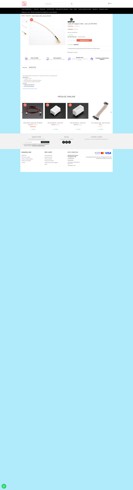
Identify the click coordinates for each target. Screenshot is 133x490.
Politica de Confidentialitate (38, 145)
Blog (71, 9)
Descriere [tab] (25, 67)
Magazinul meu (26, 152)
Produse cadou (103, 9)
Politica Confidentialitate (27, 159)
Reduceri (42, 9)
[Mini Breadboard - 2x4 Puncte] (77, 111)
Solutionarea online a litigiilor (51, 162)
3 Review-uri (77, 26)
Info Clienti (48, 152)
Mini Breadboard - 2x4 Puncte (78, 123)
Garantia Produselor (49, 160)
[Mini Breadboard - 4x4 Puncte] (55, 111)
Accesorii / (28, 15)
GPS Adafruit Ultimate (29, 86)
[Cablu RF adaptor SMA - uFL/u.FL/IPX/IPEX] (47, 31)
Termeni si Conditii (25, 157)
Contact (23, 162)
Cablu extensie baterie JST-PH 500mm (32, 123)
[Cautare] (71, 4)
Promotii (95, 9)
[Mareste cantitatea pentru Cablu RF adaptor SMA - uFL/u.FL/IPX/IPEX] (74, 40)
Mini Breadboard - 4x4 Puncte (55, 123)
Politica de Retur (48, 159)
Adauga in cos (84, 40)
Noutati (36, 9)
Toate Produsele (26, 9)
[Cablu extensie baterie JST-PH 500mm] (32, 111)
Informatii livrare (48, 155)
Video (75, 9)
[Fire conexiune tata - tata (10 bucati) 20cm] (100, 110)
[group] (47, 31)
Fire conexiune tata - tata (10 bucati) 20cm (100, 123)
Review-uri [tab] (32, 67)
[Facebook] (63, 142)
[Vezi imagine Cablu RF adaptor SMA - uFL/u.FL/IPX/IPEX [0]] (25, 20)
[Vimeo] (66, 142)
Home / (23, 15)
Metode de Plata (48, 157)
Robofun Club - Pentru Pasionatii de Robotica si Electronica (39, 12)
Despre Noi (24, 155)
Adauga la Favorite (73, 52)
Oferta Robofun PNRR (84, 9)
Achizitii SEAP (50, 9)
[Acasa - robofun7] (29, 4)
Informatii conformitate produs (30, 88)
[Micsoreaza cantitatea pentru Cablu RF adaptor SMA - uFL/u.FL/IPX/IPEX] (69, 40)
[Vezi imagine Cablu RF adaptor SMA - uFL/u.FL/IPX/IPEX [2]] (25, 33)
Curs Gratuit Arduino (61, 9)
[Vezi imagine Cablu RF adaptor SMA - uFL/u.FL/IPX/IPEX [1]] (25, 26)
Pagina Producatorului (29, 84)
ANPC (46, 164)
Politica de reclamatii (26, 160)
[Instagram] (69, 142)
